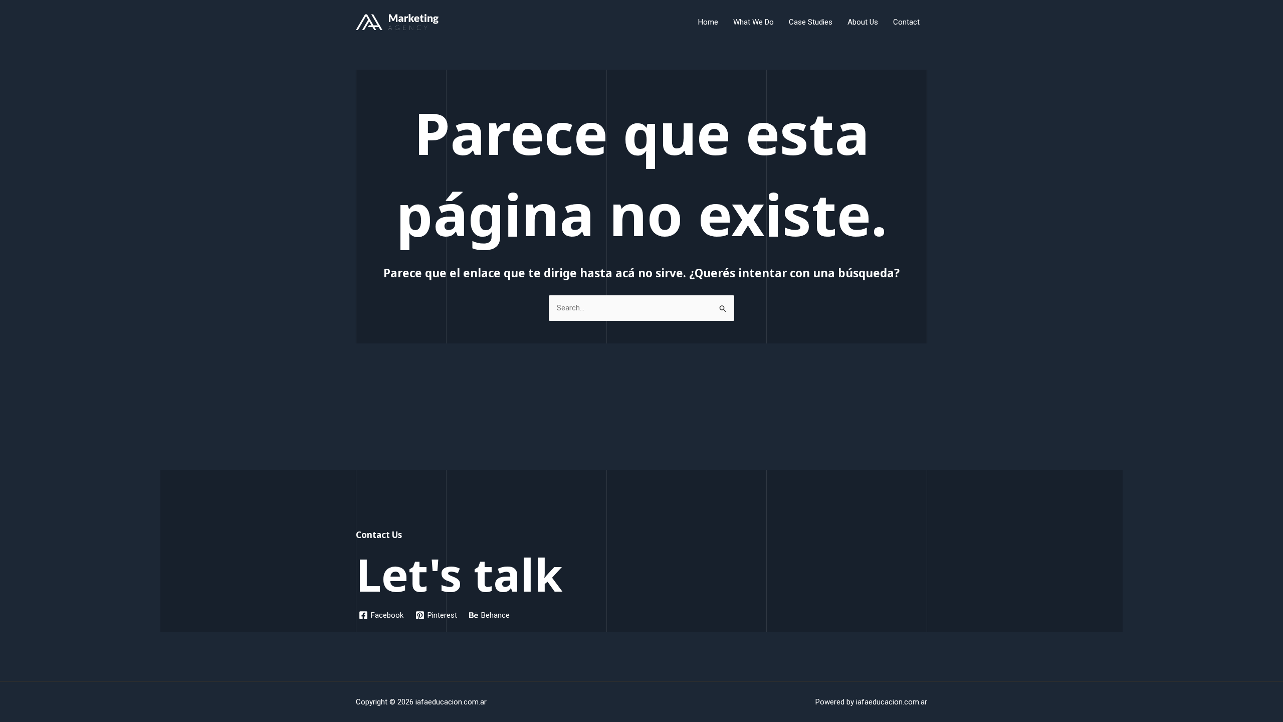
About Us (862, 22)
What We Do (753, 22)
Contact (906, 22)
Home (708, 22)
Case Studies (810, 22)
